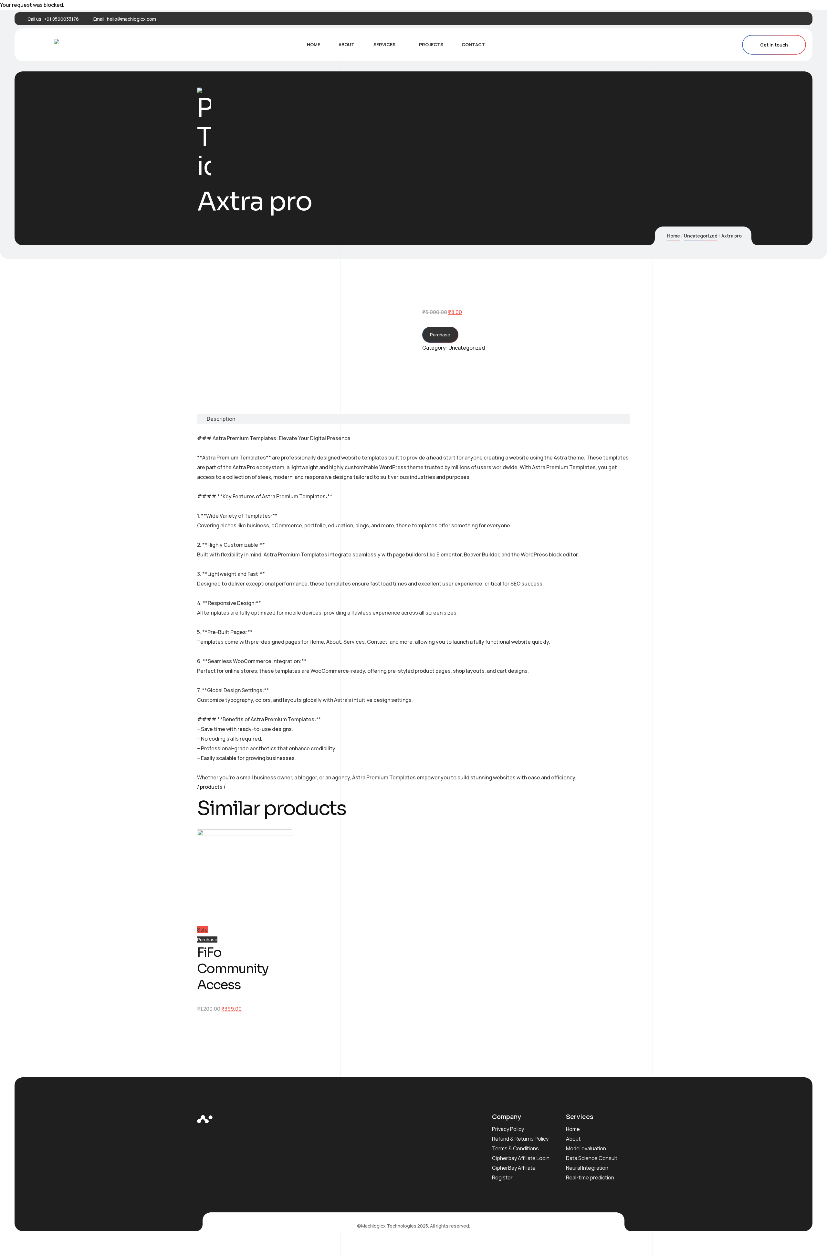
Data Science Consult (591, 1158)
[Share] (806, 7)
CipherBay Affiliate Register (514, 1172)
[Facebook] (770, 19)
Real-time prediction (590, 1177)
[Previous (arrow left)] (11, 628)
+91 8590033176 (61, 19)
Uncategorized (700, 236)
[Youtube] (800, 19)
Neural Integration (587, 1167)
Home (673, 236)
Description (221, 418)
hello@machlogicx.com (131, 19)
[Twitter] (780, 19)
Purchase (440, 335)
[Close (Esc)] (820, 7)
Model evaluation (586, 1148)
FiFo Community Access (232, 968)
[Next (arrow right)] (815, 628)
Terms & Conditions (515, 1148)
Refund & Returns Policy (520, 1138)
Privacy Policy (508, 1129)
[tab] (216, 419)
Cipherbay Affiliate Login (521, 1158)
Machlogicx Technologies (388, 1226)
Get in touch (774, 45)
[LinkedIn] (790, 19)
